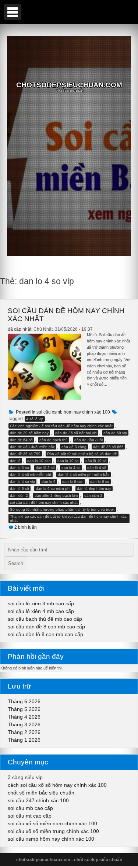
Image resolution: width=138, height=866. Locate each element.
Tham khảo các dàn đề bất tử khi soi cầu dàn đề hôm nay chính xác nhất (68, 518)
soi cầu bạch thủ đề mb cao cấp (45, 619)
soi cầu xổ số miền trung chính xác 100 (53, 831)
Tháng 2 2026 (24, 732)
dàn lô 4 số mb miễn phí (30, 475)
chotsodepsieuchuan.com (69, 85)
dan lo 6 (49, 482)
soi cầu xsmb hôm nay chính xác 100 (73, 412)
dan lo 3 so (19, 468)
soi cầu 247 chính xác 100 (38, 800)
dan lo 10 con (39, 461)
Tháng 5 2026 (24, 709)
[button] (12, 12)
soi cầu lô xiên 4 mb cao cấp (41, 611)
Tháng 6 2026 (24, 701)
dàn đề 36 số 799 (25, 454)
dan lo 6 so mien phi (53, 489)
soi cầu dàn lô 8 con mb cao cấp (45, 634)
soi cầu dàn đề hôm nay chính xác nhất (44, 502)
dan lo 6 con (73, 482)
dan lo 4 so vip (22, 482)
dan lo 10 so (68, 461)
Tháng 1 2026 (24, 740)
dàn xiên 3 (93, 495)
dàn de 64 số (21, 440)
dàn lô (15, 461)
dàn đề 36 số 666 (108, 447)
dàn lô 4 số (96, 468)
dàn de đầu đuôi (88, 440)
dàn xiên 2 (19, 495)
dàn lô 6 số (19, 489)
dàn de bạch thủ (53, 440)
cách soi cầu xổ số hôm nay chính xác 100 (57, 785)
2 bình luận (25, 527)
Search (15, 563)
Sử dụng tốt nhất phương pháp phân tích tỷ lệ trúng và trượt (62, 509)
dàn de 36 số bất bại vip (76, 433)
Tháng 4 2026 (24, 717)
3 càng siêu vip (25, 777)
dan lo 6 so (99, 482)
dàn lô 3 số (45, 468)
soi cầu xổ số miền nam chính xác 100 (52, 823)
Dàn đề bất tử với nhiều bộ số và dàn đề (82, 454)
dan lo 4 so (71, 468)
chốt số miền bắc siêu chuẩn (41, 793)
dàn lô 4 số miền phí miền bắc (83, 475)
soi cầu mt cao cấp (30, 816)
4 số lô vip (34, 419)
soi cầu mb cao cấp (30, 808)
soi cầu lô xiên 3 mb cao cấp (41, 603)
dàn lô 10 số (96, 461)
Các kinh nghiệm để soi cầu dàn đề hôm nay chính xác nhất (61, 426)
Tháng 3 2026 (24, 724)
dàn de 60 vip (115, 433)
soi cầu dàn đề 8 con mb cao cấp (46, 627)
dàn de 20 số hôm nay (29, 433)
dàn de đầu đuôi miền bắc (32, 447)
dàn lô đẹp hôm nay (94, 489)
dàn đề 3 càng (73, 447)
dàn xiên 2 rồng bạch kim (56, 495)
